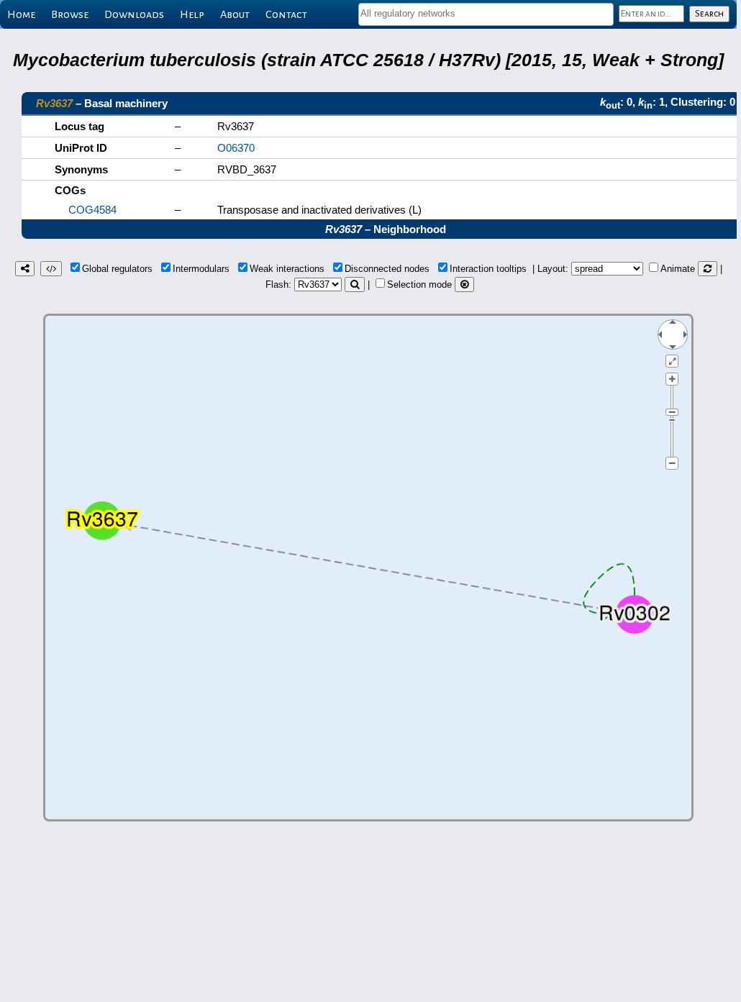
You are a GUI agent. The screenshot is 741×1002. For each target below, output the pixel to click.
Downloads (134, 14)
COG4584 (92, 210)
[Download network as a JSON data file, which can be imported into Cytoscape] (51, 268)
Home (21, 14)
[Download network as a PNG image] (25, 268)
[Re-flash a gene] (355, 284)
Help (192, 14)
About (235, 14)
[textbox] (486, 13)
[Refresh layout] (707, 268)
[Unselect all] (464, 284)
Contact (286, 14)
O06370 (236, 148)
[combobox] (486, 14)
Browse (69, 14)
